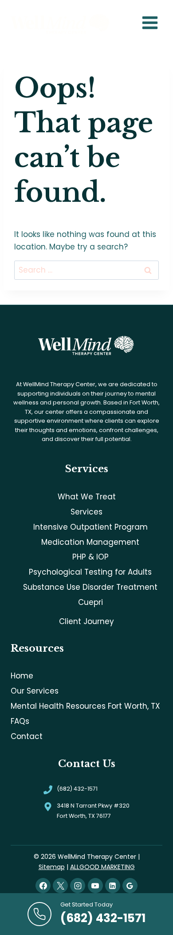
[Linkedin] (112, 885)
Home (22, 675)
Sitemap (52, 866)
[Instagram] (77, 885)
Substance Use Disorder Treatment (90, 587)
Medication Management (90, 542)
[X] (60, 885)
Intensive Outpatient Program (90, 527)
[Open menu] (149, 23)
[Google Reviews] (130, 885)
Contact (27, 736)
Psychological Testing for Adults (90, 572)
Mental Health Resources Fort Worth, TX (85, 706)
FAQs (20, 721)
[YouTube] (95, 885)
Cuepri (90, 602)
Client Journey (86, 621)
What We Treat (87, 496)
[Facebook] (43, 885)
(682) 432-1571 (77, 788)
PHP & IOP (90, 556)
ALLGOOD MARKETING (102, 866)
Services (86, 511)
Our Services (35, 691)
